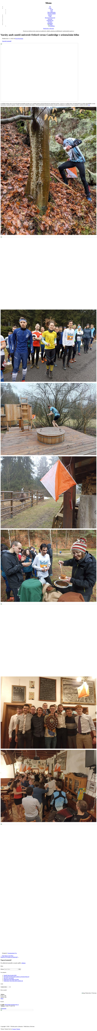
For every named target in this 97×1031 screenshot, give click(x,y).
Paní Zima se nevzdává (7, 955)
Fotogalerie (50, 23)
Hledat (2, 969)
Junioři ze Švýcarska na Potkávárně (9, 957)
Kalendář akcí (50, 20)
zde (89, 105)
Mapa (2, 998)
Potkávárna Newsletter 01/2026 (11, 979)
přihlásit (23, 963)
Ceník (50, 16)
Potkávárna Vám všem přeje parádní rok (13, 980)
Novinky (50, 21)
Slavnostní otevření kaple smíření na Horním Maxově (16, 976)
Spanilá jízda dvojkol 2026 (10, 975)
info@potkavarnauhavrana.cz (12, 1004)
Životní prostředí (52, 13)
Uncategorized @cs (12, 953)
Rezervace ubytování (50, 17)
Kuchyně (50, 19)
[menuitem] (50, 24)
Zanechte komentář (6, 41)
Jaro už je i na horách (9, 978)
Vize (51, 11)
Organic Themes (16, 1029)
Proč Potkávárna (51, 12)
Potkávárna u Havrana (48, 28)
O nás (50, 8)
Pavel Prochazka (19, 38)
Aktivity (50, 15)
